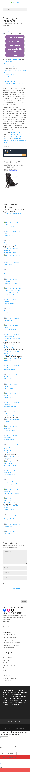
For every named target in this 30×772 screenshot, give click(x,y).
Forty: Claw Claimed (8, 647)
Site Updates (6, 675)
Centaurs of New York (9, 665)
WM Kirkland (8, 32)
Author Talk (6, 660)
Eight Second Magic (9, 348)
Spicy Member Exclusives (9, 678)
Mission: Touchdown (9, 439)
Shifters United (7, 673)
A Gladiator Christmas (10, 406)
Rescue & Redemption (10, 274)
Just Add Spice (8, 320)
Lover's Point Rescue (10, 313)
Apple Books (15, 45)
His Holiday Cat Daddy (10, 329)
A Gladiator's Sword (9, 369)
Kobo (15, 55)
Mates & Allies (8, 526)
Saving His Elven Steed (10, 252)
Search (24, 601)
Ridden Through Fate (10, 474)
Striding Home (8, 264)
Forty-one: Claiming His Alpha (11, 645)
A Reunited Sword (9, 379)
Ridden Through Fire (9, 502)
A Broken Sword (8, 388)
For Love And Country (10, 245)
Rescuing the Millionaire (10, 283)
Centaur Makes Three (10, 217)
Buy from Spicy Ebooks (15, 37)
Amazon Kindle (15, 41)
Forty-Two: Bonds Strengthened (11, 642)
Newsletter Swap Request (14, 721)
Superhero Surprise (9, 226)
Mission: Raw (7, 421)
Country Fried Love (9, 235)
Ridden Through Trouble (10, 484)
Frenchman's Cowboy (10, 355)
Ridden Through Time (10, 465)
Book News (6, 663)
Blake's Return (8, 458)
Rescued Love (8, 257)
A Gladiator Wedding (9, 416)
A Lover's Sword (8, 397)
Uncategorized (7, 680)
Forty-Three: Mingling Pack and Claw (13, 640)
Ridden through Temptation (11, 493)
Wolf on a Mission (9, 509)
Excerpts (5, 668)
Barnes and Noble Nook (15, 50)
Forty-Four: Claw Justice (9, 637)
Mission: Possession (9, 430)
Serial (4, 670)
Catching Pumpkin (9, 303)
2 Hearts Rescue (7, 657)
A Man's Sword (8, 360)
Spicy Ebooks (8, 23)
